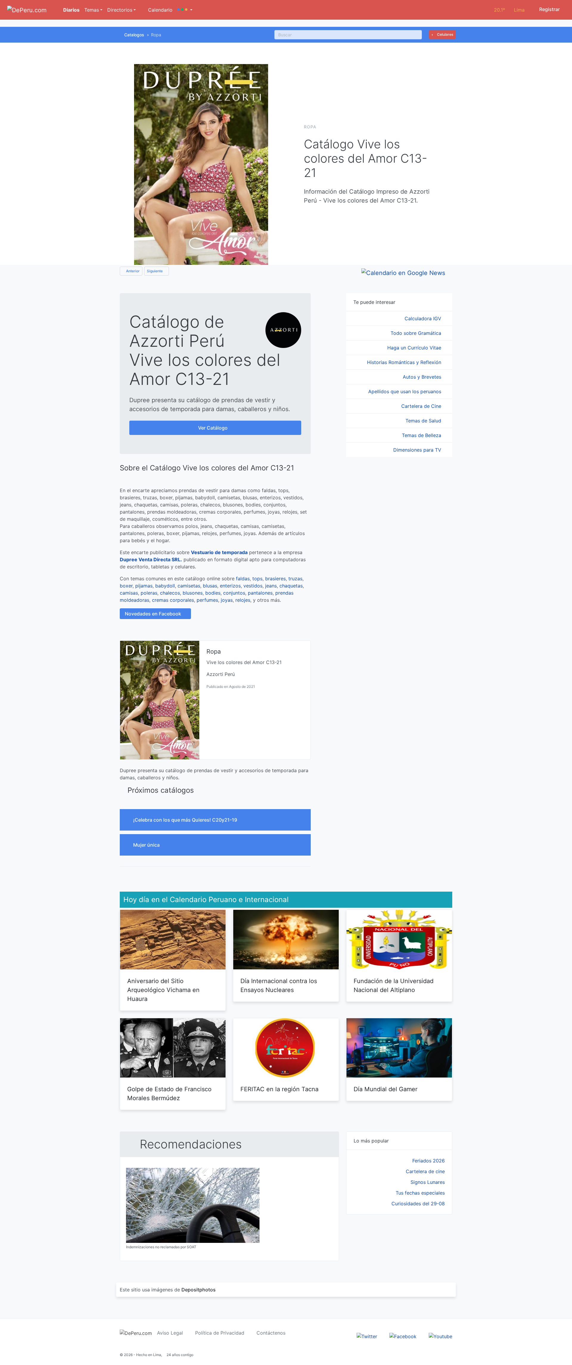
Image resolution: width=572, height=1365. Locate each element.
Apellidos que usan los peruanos (405, 391)
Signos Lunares (428, 1182)
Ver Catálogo (213, 428)
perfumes (207, 600)
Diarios (71, 10)
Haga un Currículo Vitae (415, 348)
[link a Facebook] (402, 1336)
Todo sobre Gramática (417, 333)
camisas (129, 593)
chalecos (170, 593)
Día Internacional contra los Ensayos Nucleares (278, 985)
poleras (149, 593)
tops (257, 579)
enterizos (230, 586)
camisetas (189, 586)
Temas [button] (91, 10)
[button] (185, 10)
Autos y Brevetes (423, 377)
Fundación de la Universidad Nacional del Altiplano (393, 985)
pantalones (260, 593)
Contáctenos (271, 1333)
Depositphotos (198, 1290)
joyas (227, 600)
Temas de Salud (424, 421)
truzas (295, 579)
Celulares (444, 34)
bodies (212, 593)
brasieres (275, 579)
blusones (193, 593)
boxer (126, 586)
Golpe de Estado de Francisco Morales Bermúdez (169, 1094)
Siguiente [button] (155, 271)
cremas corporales (173, 600)
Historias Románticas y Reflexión (405, 362)
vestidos (252, 586)
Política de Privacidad (219, 1333)
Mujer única (147, 845)
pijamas (144, 586)
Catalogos (134, 34)
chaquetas (291, 586)
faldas (243, 579)
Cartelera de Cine (422, 406)
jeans (271, 586)
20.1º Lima (509, 10)
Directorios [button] (119, 10)
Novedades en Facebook (153, 614)
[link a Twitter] (367, 1336)
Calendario (159, 10)
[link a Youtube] (440, 1336)
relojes (242, 600)
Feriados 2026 (428, 1161)
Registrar (549, 9)
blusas (210, 586)
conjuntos (234, 593)
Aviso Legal (170, 1333)
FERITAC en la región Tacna (279, 1089)
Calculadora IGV (424, 318)
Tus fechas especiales (420, 1193)
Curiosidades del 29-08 (418, 1204)
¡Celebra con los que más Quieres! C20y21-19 (185, 820)
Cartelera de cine (425, 1171)
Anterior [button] (132, 271)
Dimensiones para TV (418, 450)
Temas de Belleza (422, 435)
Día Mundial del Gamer (385, 1089)
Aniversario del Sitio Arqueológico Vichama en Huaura (163, 989)
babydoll (165, 586)
